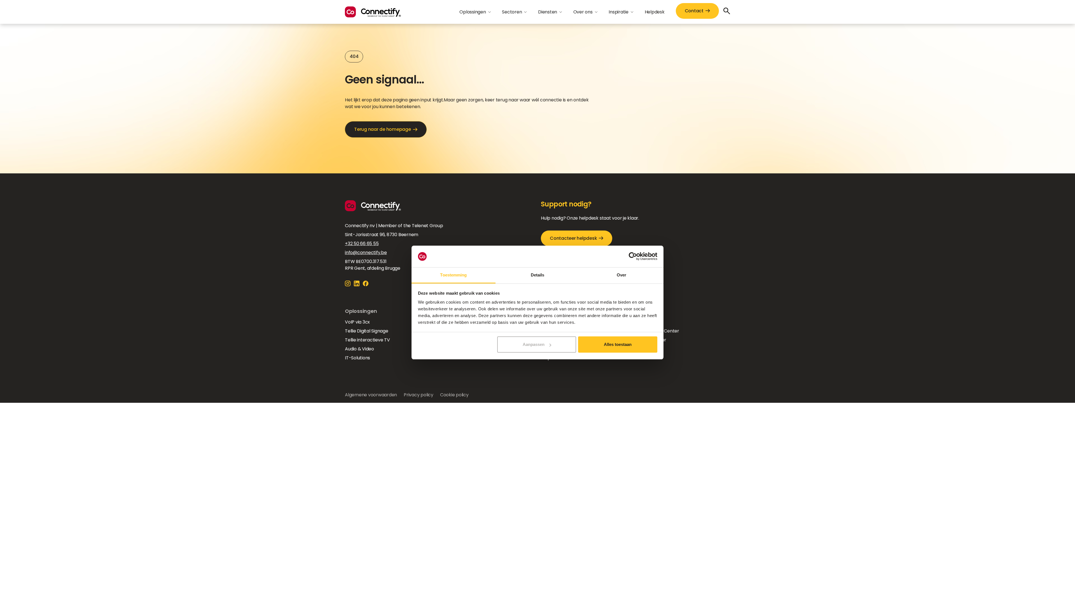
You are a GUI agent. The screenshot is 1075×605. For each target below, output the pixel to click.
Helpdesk (655, 12)
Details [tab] (537, 275)
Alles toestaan (618, 344)
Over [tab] (621, 275)
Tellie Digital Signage (366, 331)
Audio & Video (359, 349)
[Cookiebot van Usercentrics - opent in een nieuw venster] (632, 256)
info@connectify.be (366, 252)
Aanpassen (533, 344)
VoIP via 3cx (357, 322)
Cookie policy (454, 395)
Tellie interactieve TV (367, 340)
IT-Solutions (357, 358)
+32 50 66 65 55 (361, 243)
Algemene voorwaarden (371, 395)
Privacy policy (418, 395)
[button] (475, 12)
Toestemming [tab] (453, 275)
